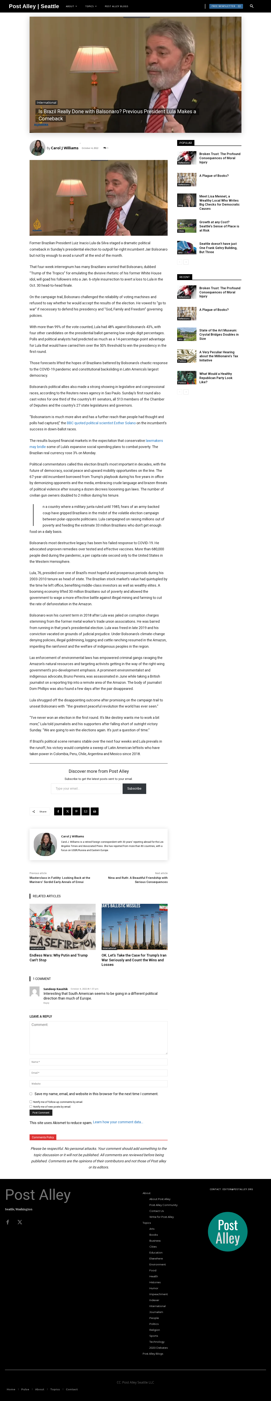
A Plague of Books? (214, 176)
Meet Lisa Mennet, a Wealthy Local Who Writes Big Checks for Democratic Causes (219, 202)
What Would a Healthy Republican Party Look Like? (216, 378)
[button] (252, 6)
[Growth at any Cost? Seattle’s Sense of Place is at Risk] (186, 226)
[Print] (95, 811)
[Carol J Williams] (38, 148)
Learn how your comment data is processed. (118, 1122)
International (46, 102)
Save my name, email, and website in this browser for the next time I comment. (96, 1094)
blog (180, 205)
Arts (180, 252)
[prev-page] (179, 262)
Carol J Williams (64, 148)
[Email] (85, 811)
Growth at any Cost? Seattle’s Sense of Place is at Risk (219, 226)
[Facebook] (58, 811)
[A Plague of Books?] (186, 179)
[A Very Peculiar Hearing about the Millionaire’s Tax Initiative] (186, 356)
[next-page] (186, 262)
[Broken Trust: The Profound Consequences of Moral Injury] (186, 158)
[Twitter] (19, 1222)
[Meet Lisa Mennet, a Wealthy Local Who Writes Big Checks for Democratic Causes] (186, 200)
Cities (181, 231)
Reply (46, 1003)
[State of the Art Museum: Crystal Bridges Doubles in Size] (186, 334)
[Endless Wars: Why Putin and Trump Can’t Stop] (63, 927)
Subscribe (134, 788)
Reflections (184, 162)
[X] (67, 811)
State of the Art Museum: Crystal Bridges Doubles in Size (219, 334)
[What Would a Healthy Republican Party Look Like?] (186, 377)
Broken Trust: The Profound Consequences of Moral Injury (219, 158)
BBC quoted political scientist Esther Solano (101, 423)
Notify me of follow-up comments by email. (58, 1101)
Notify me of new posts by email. (52, 1106)
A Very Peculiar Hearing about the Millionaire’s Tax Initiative (218, 356)
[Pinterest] (76, 811)
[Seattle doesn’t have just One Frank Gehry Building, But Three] (186, 247)
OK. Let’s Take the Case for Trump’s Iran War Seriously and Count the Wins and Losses (134, 960)
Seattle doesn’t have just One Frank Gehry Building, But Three (218, 248)
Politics (182, 361)
